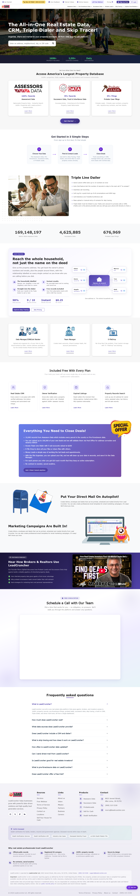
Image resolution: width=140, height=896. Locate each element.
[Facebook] (20, 814)
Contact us (41, 811)
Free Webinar (98, 2)
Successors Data (97, 6)
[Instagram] (10, 814)
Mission (60, 805)
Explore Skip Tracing (21, 310)
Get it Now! (35, 470)
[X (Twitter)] (15, 814)
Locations (40, 814)
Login (134, 2)
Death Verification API (41, 836)
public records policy (47, 883)
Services (40, 798)
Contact (115, 893)
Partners (61, 808)
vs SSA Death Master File (98, 836)
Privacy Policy (42, 808)
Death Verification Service (21, 836)
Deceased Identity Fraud (78, 836)
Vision (60, 801)
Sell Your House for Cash (44, 819)
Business (61, 811)
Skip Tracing (118, 6)
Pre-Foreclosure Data (84, 6)
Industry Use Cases (59, 836)
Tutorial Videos (69, 2)
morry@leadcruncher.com (115, 810)
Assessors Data (71, 6)
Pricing (109, 2)
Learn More (28, 111)
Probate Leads (109, 6)
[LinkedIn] (25, 814)
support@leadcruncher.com (98, 873)
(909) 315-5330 (111, 805)
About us (61, 798)
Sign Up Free (124, 2)
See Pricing (38, 310)
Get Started (68, 121)
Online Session (83, 2)
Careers (61, 814)
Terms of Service (43, 805)
